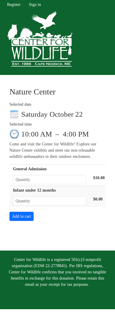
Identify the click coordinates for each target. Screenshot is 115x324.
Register (14, 4)
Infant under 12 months (34, 190)
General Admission (30, 169)
